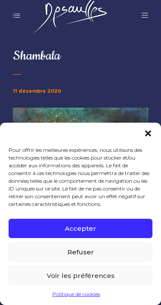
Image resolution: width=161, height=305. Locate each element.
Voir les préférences (81, 276)
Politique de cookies (76, 294)
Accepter (80, 228)
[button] (148, 133)
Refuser (80, 252)
